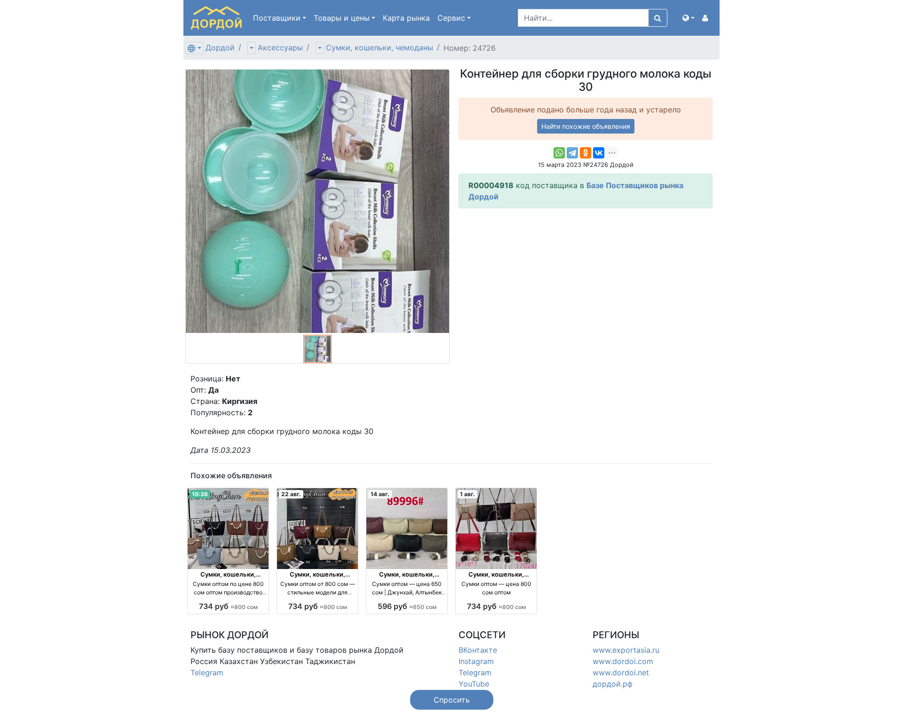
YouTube (474, 683)
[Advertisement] (586, 282)
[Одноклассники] (585, 152)
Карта (406, 18)
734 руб (228, 606)
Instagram (476, 661)
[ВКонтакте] (598, 152)
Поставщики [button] (277, 18)
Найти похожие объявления (585, 126)
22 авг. (291, 494)
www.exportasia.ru (626, 650)
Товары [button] (342, 18)
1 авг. (467, 494)
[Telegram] (572, 152)
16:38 (200, 494)
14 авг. (380, 494)
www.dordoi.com (623, 661)
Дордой (220, 47)
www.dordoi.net (621, 672)
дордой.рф (613, 683)
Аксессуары (280, 47)
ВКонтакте (478, 650)
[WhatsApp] (559, 152)
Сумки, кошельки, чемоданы (379, 47)
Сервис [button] (451, 18)
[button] (688, 17)
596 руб (407, 606)
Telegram (206, 672)
